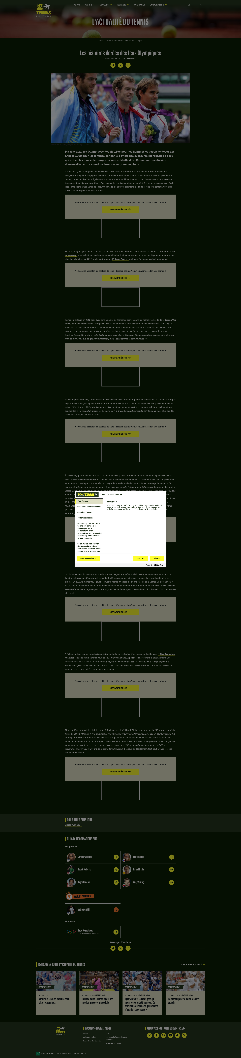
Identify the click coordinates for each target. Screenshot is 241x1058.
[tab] (89, 501)
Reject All (140, 558)
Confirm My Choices (88, 558)
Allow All (157, 558)
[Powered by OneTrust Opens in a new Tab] (155, 565)
